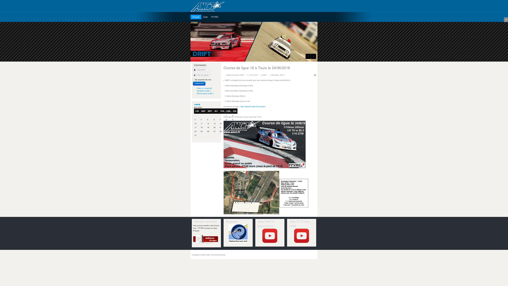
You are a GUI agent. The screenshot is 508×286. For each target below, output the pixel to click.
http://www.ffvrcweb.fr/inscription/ (253, 106)
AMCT (209, 6)
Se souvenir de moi (203, 79)
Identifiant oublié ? (204, 91)
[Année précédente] (195, 104)
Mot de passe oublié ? (205, 93)
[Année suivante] (198, 104)
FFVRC (215, 16)
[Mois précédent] (196, 104)
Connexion (199, 83)
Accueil (195, 16)
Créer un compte (203, 88)
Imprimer (315, 75)
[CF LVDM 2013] (301, 236)
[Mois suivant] (199, 104)
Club (205, 16)
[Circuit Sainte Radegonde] (270, 236)
